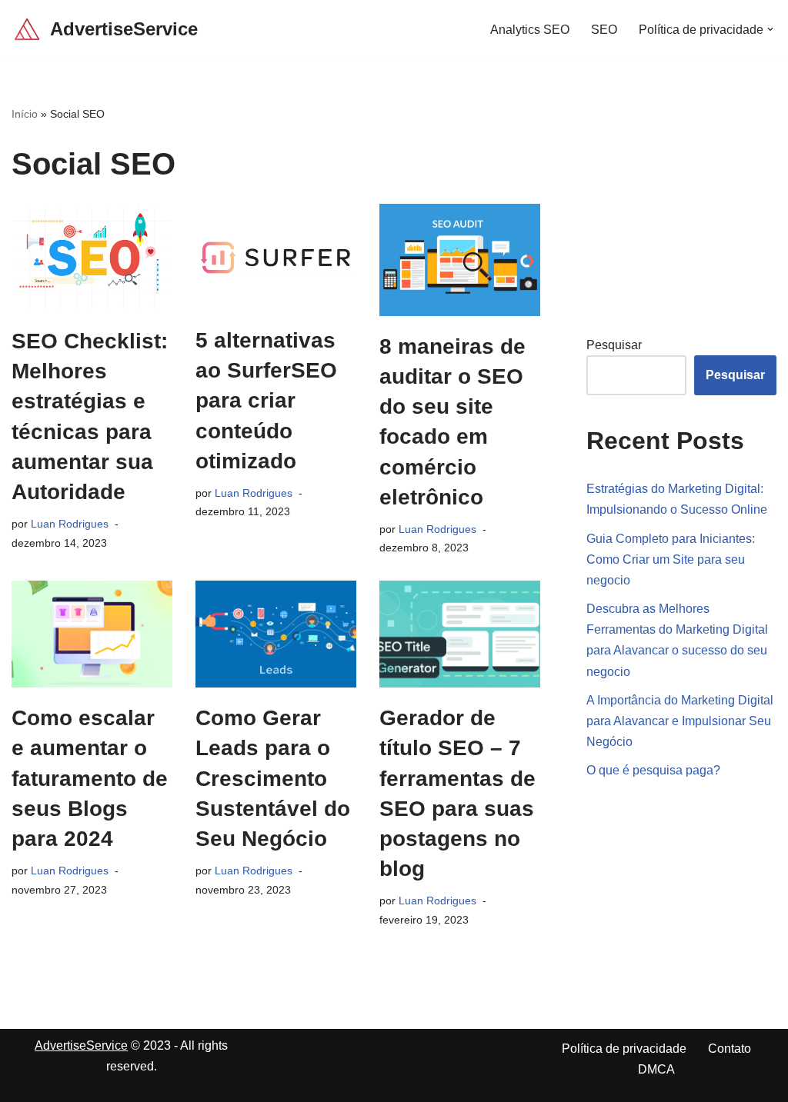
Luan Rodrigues (70, 524)
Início (25, 114)
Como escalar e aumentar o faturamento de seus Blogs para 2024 (90, 778)
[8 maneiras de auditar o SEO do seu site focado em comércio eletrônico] (459, 260)
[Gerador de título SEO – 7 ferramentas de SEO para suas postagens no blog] (459, 634)
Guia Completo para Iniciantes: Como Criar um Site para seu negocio (670, 559)
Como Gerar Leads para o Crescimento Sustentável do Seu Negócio (272, 778)
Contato (729, 1048)
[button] (770, 29)
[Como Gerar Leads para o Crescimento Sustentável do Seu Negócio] (275, 634)
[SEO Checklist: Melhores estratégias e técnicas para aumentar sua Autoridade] (92, 257)
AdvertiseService (81, 1045)
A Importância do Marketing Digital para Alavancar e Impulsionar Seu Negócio (679, 721)
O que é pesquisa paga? (653, 770)
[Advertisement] (687, 201)
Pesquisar (614, 344)
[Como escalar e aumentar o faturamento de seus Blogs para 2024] (92, 634)
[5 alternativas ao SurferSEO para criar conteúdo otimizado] (275, 257)
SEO (604, 29)
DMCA (656, 1069)
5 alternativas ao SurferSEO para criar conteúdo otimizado (266, 400)
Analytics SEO (529, 29)
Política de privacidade (624, 1048)
